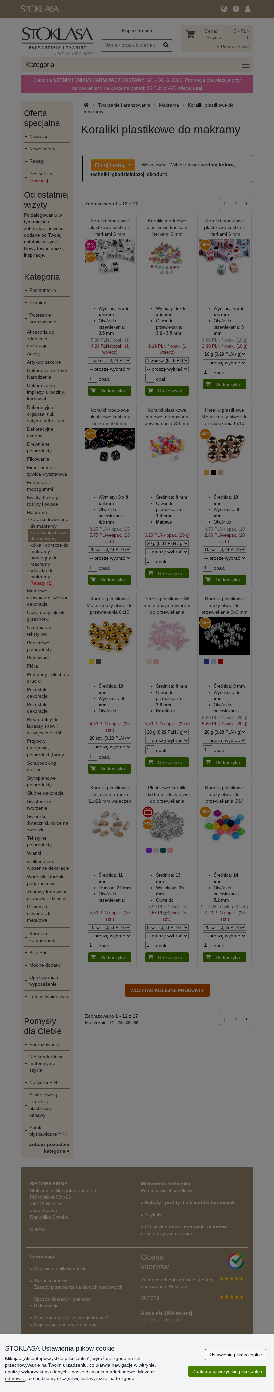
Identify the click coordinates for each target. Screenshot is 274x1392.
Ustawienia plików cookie (236, 1354)
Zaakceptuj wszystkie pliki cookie (227, 1371)
